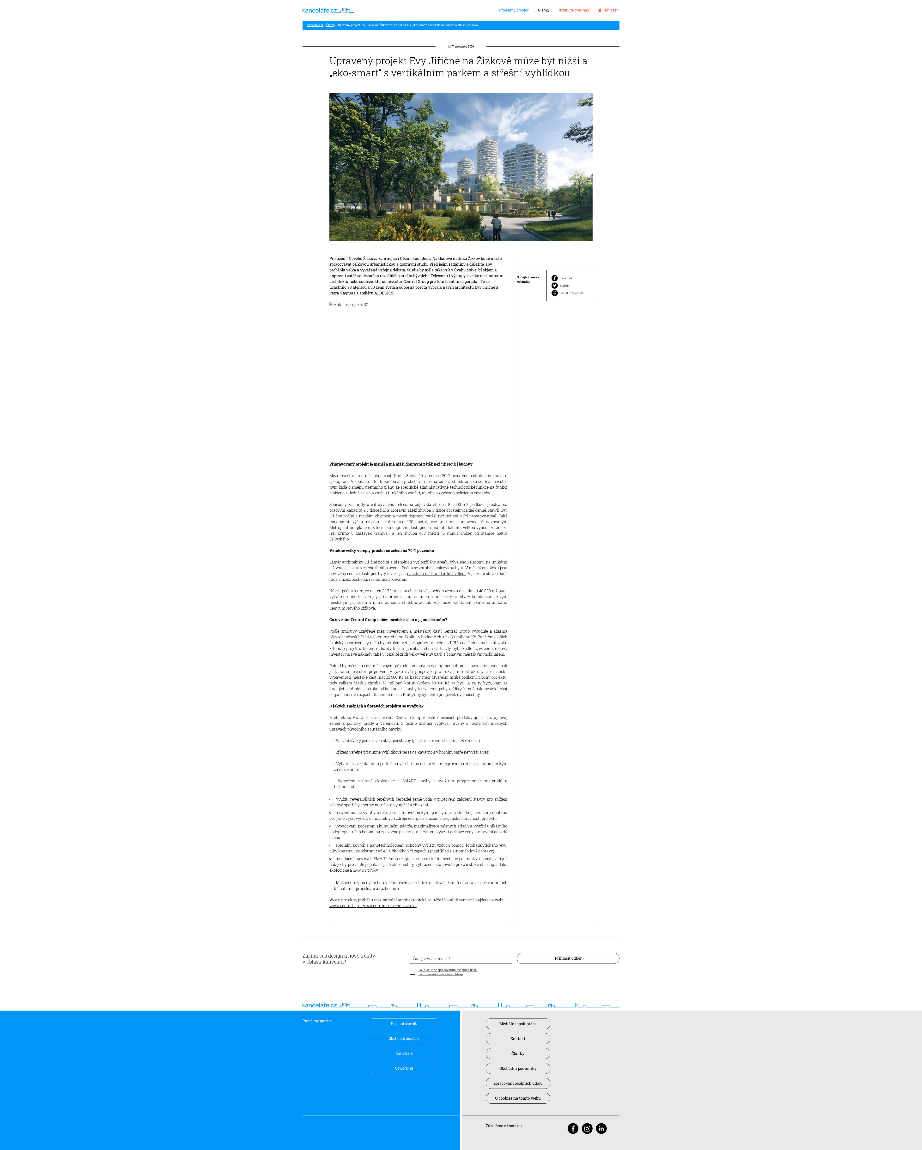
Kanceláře (404, 1053)
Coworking (404, 1068)
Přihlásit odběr (568, 958)
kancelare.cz (315, 25)
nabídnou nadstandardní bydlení (436, 573)
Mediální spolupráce (517, 1023)
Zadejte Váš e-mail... (431, 958)
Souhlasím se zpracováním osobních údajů (448, 970)
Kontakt (517, 1038)
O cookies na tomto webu (518, 1098)
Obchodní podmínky (518, 1068)
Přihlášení (611, 10)
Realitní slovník (404, 1023)
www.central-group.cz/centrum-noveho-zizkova (373, 905)
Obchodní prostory (404, 1038)
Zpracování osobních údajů (518, 1083)
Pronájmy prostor (513, 10)
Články (544, 10)
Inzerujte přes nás (574, 10)
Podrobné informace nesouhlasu (441, 974)
